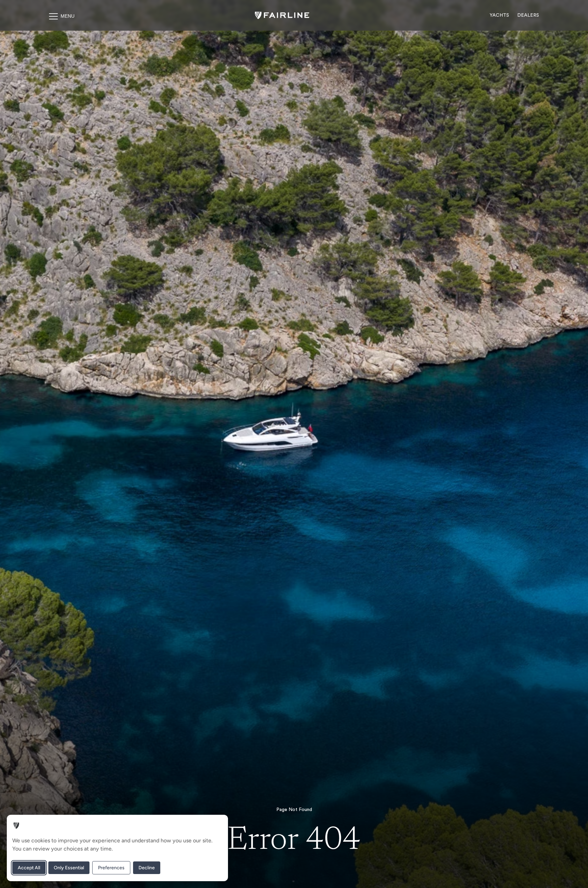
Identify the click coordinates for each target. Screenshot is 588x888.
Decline (146, 868)
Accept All (29, 868)
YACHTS (499, 15)
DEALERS (528, 15)
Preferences (111, 868)
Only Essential (69, 868)
